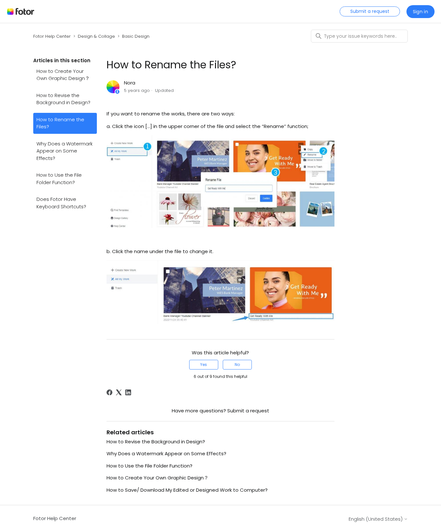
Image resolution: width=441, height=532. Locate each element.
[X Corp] (119, 392)
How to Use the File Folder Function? (59, 179)
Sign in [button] (420, 11)
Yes (203, 364)
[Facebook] (109, 392)
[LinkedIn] (128, 392)
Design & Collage (96, 36)
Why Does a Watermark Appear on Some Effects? (64, 151)
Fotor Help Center (52, 36)
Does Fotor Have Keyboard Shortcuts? (61, 203)
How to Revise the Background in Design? (63, 99)
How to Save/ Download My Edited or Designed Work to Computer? (187, 490)
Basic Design (135, 36)
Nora (129, 82)
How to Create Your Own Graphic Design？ (63, 75)
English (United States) (376, 519)
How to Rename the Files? (60, 123)
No (237, 364)
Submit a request (369, 11)
